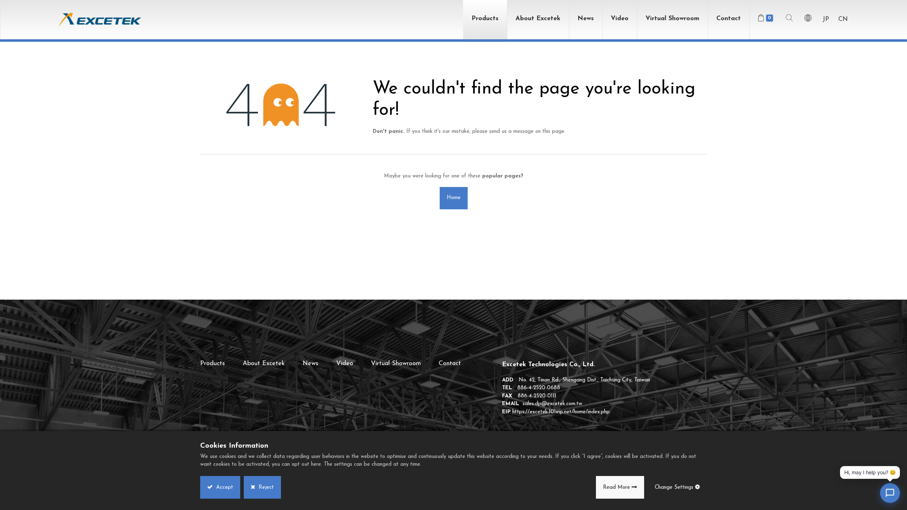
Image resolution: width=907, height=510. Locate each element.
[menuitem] (672, 19)
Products (212, 364)
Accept (223, 487)
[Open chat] (890, 493)
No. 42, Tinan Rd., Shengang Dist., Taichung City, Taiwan (584, 380)
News (311, 364)
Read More (616, 487)
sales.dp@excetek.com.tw (552, 404)
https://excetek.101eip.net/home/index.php (561, 412)
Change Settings (674, 487)
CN (843, 19)
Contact (450, 364)
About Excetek (264, 364)
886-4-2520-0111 (537, 396)
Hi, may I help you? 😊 (870, 472)
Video (344, 364)
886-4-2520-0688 (538, 388)
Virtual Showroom (396, 364)
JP (825, 19)
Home (454, 197)
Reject (265, 487)
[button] (789, 19)
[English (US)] (808, 20)
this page (553, 131)
